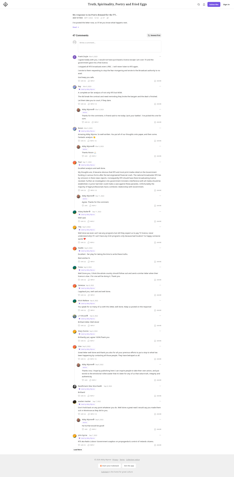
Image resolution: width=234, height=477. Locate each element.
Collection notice (133, 459)
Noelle (80, 248)
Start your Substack (110, 466)
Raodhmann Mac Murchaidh (90, 386)
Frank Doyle (83, 56)
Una (79, 346)
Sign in (226, 4)
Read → (76, 27)
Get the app (129, 466)
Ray (79, 86)
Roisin (80, 128)
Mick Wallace (83, 300)
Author (85, 112)
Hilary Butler (83, 211)
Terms (122, 459)
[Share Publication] (204, 4)
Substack (105, 472)
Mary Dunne (83, 331)
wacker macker (84, 401)
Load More (78, 450)
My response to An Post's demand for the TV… (95, 15)
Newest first (155, 35)
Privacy (115, 459)
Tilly (79, 227)
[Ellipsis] (160, 56)
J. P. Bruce (82, 315)
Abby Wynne (78, 18)
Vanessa (81, 285)
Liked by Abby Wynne (88, 89)
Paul (80, 162)
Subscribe (213, 4)
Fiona (80, 267)
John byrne (82, 435)
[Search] (198, 4)
